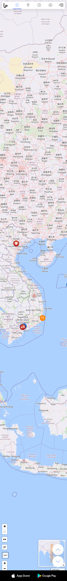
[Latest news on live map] (7, 5)
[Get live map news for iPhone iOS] (21, 576)
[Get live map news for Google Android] (47, 576)
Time (39, 7)
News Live (17, 7)
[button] (42, 318)
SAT (5, 555)
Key (50, 7)
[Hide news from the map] (4, 547)
